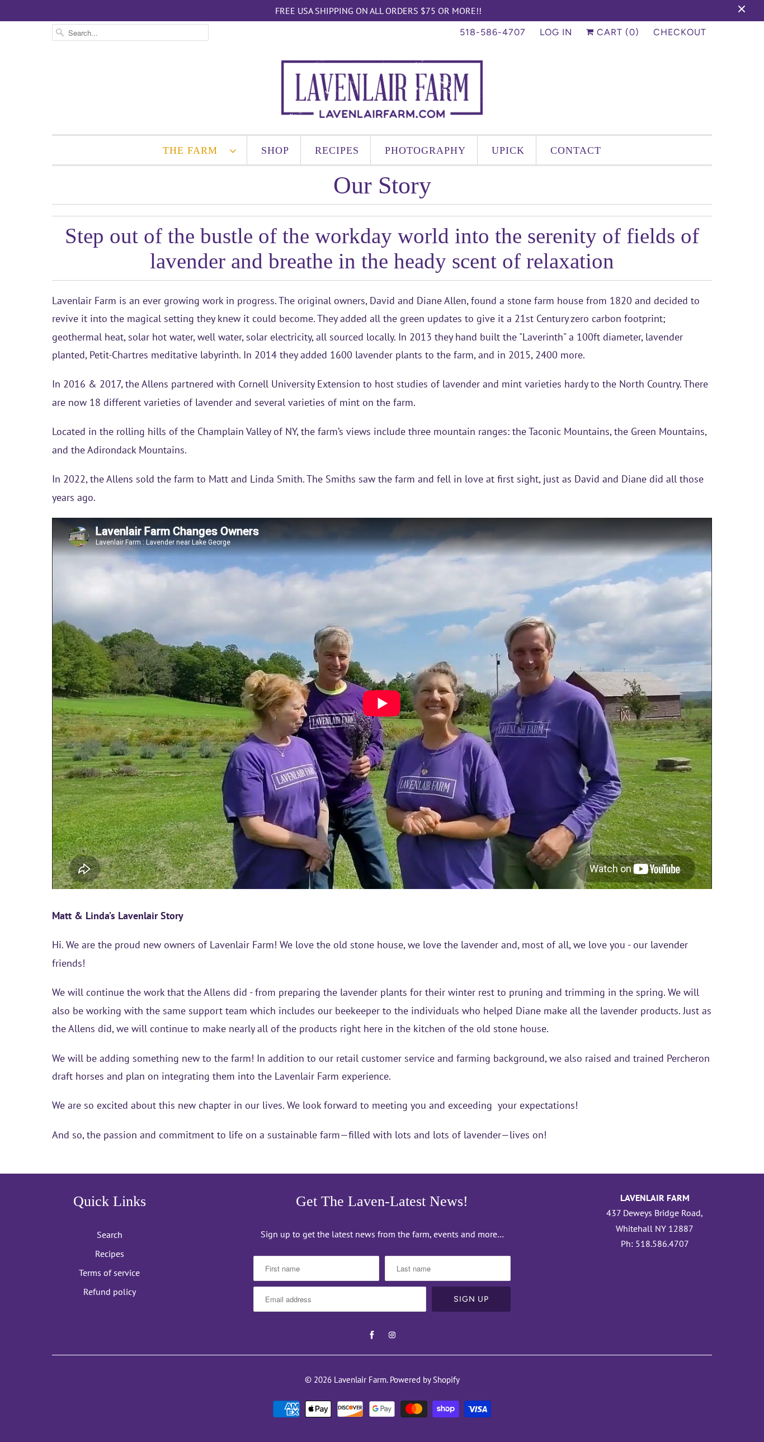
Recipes (337, 150)
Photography (425, 150)
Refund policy (109, 1291)
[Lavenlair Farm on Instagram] (392, 1335)
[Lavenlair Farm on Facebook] (372, 1335)
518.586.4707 (662, 1243)
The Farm (193, 150)
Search (109, 1234)
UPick (508, 150)
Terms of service (109, 1272)
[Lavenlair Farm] (382, 91)
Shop (275, 150)
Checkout (679, 32)
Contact (575, 150)
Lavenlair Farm (360, 1379)
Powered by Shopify (425, 1379)
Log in (556, 32)
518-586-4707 (493, 32)
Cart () (616, 32)
